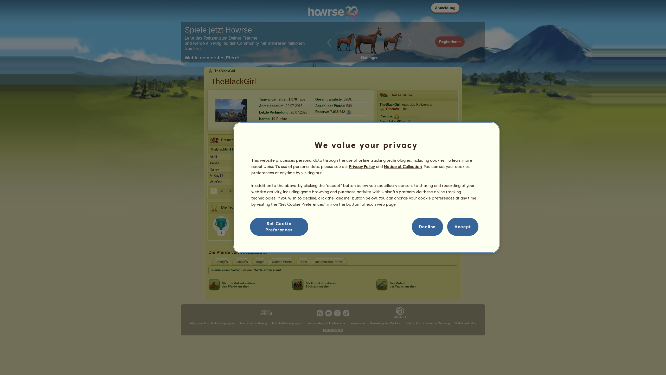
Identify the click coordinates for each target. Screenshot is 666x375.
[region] (366, 187)
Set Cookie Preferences (279, 226)
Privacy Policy (362, 166)
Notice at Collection (403, 166)
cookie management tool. (346, 172)
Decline (427, 226)
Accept (462, 226)
